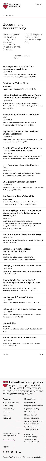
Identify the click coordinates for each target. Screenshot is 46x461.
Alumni (5, 415)
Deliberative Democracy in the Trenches (22, 309)
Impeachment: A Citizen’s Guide (18, 297)
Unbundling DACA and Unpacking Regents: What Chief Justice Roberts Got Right (23, 96)
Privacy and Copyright (31, 442)
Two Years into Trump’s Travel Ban (19, 196)
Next (41, 354)
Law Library (6, 412)
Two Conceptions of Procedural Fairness (22, 234)
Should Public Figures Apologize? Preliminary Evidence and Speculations (21, 281)
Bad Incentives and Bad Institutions (19, 338)
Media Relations (29, 412)
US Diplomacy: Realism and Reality (19, 182)
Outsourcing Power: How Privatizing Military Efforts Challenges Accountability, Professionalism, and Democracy (11, 41)
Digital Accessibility (30, 437)
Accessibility (28, 434)
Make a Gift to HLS (30, 415)
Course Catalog (8, 406)
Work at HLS (7, 418)
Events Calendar (29, 402)
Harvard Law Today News (11, 402)
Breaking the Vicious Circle (15, 83)
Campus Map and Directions (33, 406)
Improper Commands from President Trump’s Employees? (20, 132)
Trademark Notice (30, 439)
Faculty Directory (8, 409)
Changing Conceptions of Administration (22, 266)
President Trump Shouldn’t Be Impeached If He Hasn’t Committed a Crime (22, 149)
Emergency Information (32, 418)
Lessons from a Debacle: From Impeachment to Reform (17, 250)
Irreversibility (9, 323)
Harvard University (9, 440)
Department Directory (31, 409)
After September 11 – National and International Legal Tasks (18, 67)
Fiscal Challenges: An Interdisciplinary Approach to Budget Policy (33, 38)
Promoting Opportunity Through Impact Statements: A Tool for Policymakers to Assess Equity (22, 213)
